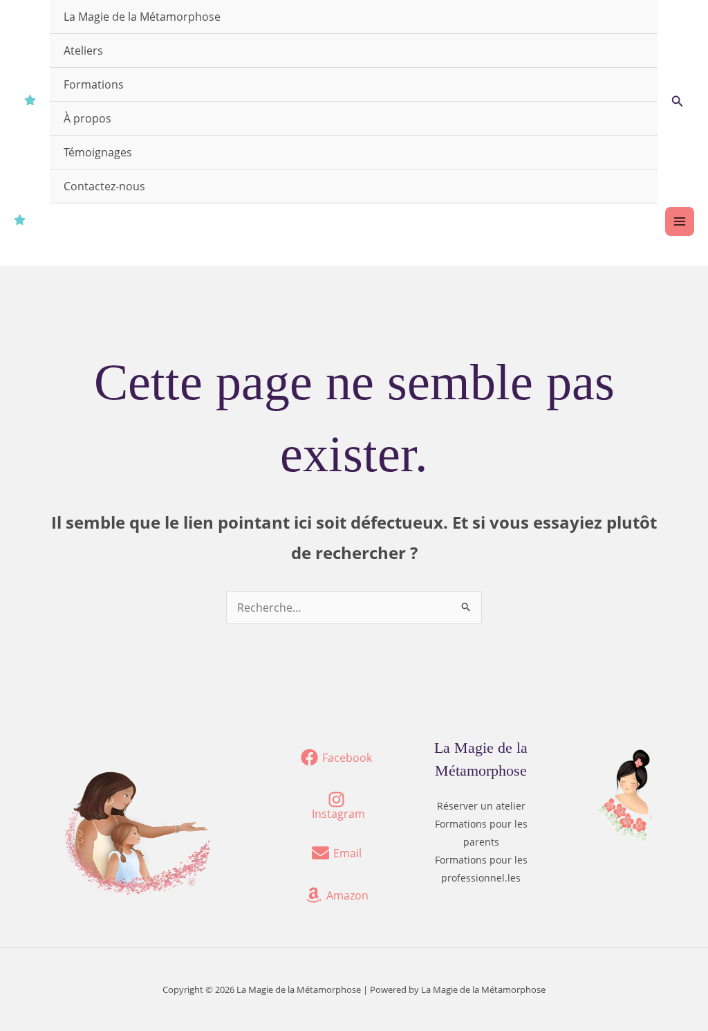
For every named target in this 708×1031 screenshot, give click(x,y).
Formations (94, 84)
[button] (677, 102)
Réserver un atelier (481, 805)
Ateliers (83, 50)
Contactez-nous (104, 186)
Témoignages (98, 152)
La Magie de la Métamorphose (142, 16)
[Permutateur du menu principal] (679, 221)
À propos (87, 118)
